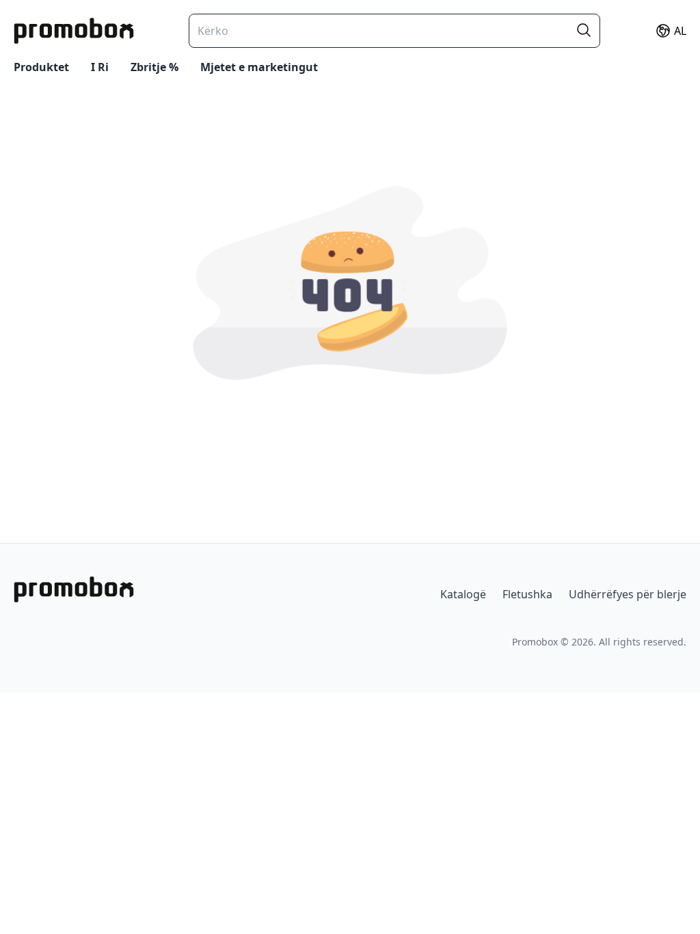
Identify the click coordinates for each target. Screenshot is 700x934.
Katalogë (463, 594)
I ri (100, 67)
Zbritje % (154, 67)
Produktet (41, 67)
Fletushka (527, 594)
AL (680, 30)
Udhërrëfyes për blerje (627, 594)
